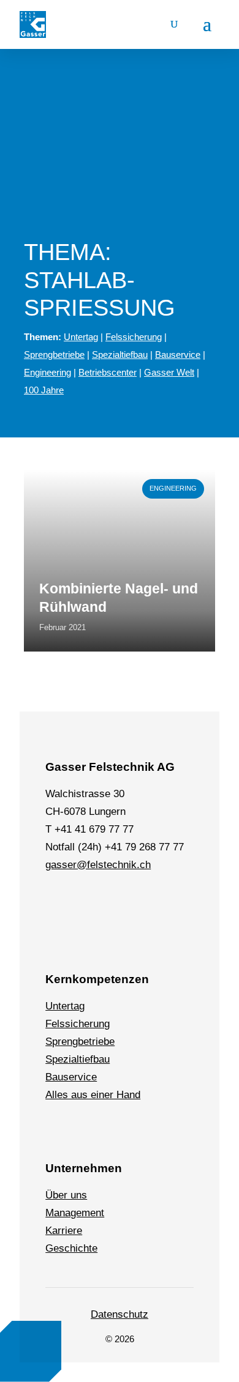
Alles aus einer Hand (92, 1095)
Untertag (81, 337)
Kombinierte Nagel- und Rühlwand (118, 598)
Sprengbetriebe (54, 354)
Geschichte (71, 1248)
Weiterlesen (51, 476)
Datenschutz (119, 1314)
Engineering (47, 372)
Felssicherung (133, 337)
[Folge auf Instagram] (113, 901)
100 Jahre (44, 390)
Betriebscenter (107, 372)
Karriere (63, 1230)
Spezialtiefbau (120, 354)
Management (74, 1213)
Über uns (66, 1195)
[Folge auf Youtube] (169, 901)
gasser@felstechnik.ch (98, 865)
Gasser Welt (169, 372)
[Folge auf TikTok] (141, 901)
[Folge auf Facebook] (85, 901)
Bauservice (177, 354)
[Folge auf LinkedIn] (57, 901)
